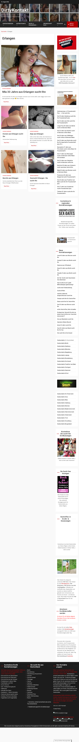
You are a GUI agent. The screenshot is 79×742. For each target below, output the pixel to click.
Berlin (28, 670)
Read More (6, 101)
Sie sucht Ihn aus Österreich (8, 677)
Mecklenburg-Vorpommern (34, 673)
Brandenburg (30, 672)
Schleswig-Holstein (32, 688)
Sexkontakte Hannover (64, 370)
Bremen (29, 690)
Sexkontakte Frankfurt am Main (66, 364)
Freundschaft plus (47, 24)
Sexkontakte (61, 409)
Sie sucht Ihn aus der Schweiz (9, 679)
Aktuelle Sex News (6, 690)
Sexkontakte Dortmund (64, 361)
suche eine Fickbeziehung (64, 287)
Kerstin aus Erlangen (14, 161)
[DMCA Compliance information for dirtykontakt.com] (60, 712)
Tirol (66, 418)
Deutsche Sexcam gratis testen (9, 694)
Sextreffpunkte (21, 23)
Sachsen (29, 675)
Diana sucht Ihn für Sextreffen (66, 301)
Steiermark (68, 415)
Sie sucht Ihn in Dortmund (64, 333)
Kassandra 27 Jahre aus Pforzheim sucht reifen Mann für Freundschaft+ (66, 149)
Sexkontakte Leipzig (63, 355)
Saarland (29, 683)
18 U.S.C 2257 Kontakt (59, 705)
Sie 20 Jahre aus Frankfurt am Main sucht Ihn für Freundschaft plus (66, 181)
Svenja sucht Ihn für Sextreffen (66, 298)
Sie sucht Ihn (66, 113)
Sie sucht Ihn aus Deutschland (9, 675)
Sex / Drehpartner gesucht (8, 686)
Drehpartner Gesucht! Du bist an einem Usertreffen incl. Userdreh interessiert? (66, 314)
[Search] (64, 24)
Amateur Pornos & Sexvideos (9, 696)
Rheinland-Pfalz (31, 694)
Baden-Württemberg (32, 696)
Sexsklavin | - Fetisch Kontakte (9, 692)
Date (70, 627)
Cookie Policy (57, 708)
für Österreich (65, 394)
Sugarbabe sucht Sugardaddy (9, 697)
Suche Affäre (61, 290)
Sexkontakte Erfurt (63, 373)
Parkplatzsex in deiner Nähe (8, 681)
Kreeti (65, 726)
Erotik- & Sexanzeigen (32, 24)
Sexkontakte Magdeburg (64, 352)
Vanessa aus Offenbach (64, 265)
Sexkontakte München (63, 349)
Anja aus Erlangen (41, 117)
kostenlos (70, 656)
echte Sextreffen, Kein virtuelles (66, 309)
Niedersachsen (31, 686)
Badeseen (65, 583)
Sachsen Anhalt (31, 677)
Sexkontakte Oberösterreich (65, 412)
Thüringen (30, 679)
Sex (74, 77)
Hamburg (29, 692)
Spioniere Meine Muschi (64, 322)
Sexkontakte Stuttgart (64, 367)
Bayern (29, 697)
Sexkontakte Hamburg (63, 346)
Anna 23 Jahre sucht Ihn (64, 325)
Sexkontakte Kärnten (63, 406)
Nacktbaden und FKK (7, 683)
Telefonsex (4, 688)
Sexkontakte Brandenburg (64, 358)
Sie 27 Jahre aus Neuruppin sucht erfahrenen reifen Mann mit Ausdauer (66, 155)
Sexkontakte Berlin (62, 343)
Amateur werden (61, 620)
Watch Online (72, 24)
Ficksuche (60, 23)
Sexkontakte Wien (62, 400)
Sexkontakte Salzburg (63, 403)
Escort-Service (5, 684)
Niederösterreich (70, 409)
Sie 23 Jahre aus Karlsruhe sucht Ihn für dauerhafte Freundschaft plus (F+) (66, 142)
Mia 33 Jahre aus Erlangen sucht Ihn (27, 66)
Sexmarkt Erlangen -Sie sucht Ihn (41, 161)
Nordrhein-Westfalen (33, 684)
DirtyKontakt (15, 10)
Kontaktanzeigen (8, 23)
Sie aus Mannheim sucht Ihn (65, 319)
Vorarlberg (68, 421)
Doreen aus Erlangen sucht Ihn (14, 117)
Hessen (29, 681)
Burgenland (68, 424)
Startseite (3, 31)
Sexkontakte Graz (62, 397)
